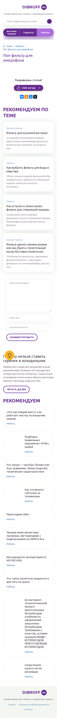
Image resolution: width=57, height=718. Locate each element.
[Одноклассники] (26, 97)
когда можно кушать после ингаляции (33, 668)
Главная (11, 704)
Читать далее (16, 389)
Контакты (28, 709)
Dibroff (34, 7)
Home (9, 46)
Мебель (45, 32)
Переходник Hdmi (17, 514)
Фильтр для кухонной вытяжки (27, 132)
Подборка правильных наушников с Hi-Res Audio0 (37, 441)
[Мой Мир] (31, 97)
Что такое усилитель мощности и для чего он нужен (27, 580)
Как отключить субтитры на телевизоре (34, 493)
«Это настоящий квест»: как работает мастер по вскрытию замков (25, 415)
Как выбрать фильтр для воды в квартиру (27, 169)
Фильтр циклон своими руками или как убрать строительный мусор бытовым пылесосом (26, 248)
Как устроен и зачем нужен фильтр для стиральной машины (27, 207)
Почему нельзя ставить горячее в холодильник (24, 358)
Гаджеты (28, 32)
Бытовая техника (11, 32)
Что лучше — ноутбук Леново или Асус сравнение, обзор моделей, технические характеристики (27, 468)
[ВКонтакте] (22, 97)
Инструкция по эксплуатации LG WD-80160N (26, 559)
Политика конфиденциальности (34, 704)
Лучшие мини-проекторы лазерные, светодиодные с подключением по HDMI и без (25, 536)
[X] (35, 97)
